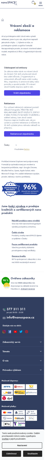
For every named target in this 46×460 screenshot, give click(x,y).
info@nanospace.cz (20, 317)
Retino (27, 149)
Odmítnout (11, 454)
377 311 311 (16, 309)
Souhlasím (32, 454)
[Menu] (40, 4)
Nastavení (22, 445)
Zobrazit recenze (28, 289)
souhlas (5, 439)
